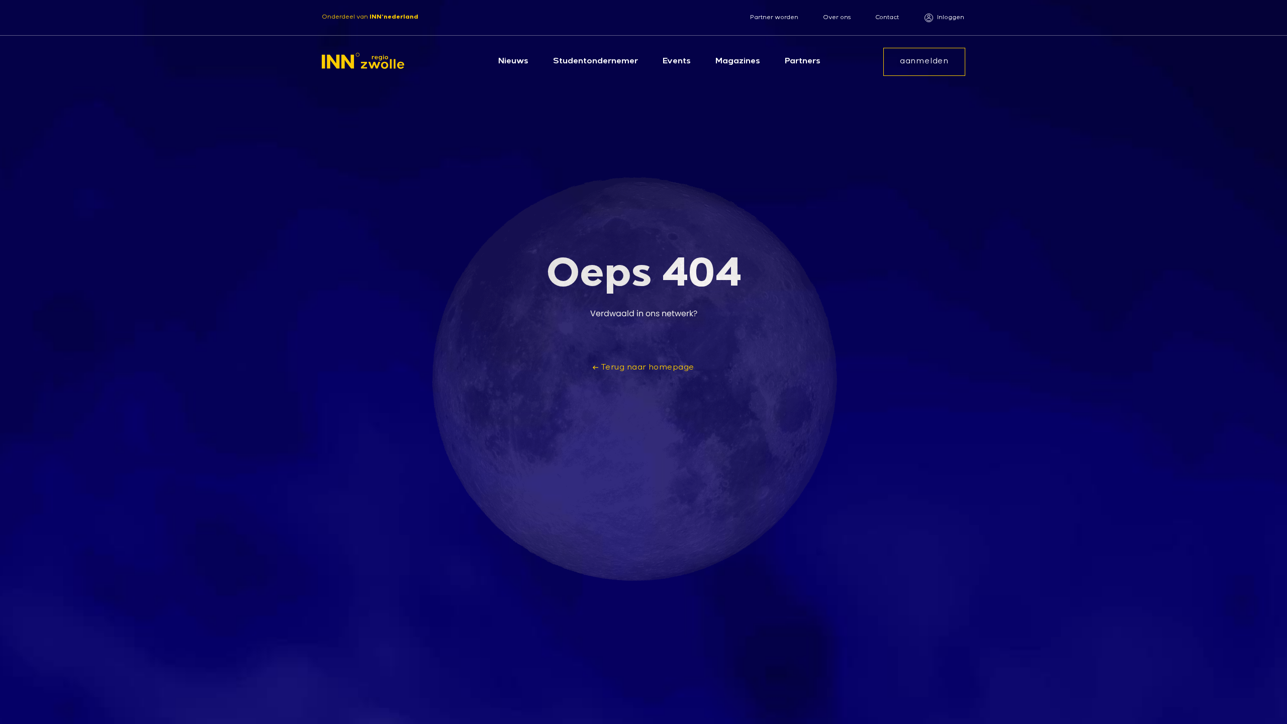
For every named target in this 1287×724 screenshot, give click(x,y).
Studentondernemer (595, 62)
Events (677, 62)
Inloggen (950, 18)
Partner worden (774, 18)
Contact (887, 18)
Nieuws (513, 62)
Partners (802, 62)
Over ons (837, 18)
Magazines (737, 62)
